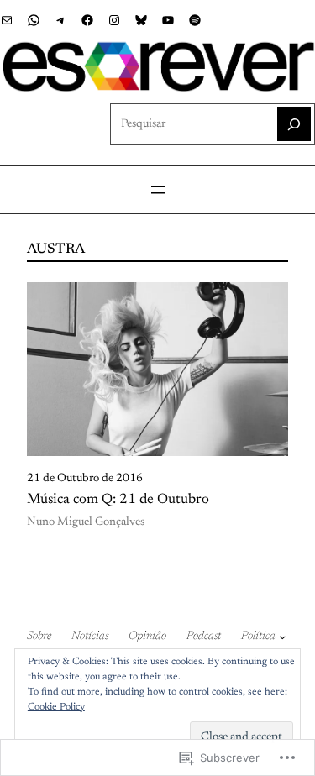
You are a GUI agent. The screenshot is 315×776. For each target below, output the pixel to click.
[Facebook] (87, 20)
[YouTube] (168, 20)
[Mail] (6, 20)
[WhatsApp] (33, 20)
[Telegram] (60, 20)
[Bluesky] (141, 20)
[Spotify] (195, 20)
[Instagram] (114, 20)
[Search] (294, 124)
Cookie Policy (56, 707)
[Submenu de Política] (282, 636)
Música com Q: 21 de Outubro (118, 499)
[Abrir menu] (158, 190)
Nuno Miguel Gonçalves (85, 522)
